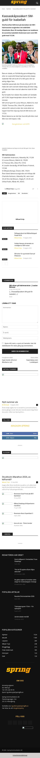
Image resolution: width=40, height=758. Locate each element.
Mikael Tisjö (6, 482)
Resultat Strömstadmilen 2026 (24, 596)
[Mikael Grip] (3, 189)
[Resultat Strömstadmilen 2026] (7, 599)
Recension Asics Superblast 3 (23, 513)
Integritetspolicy (18, 708)
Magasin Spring (20, 426)
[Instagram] (25, 723)
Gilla (35, 433)
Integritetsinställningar (20, 755)
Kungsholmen (12, 193)
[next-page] (6, 263)
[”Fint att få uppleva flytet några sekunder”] (7, 572)
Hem (3, 9)
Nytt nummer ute (10, 402)
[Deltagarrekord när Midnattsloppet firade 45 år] (7, 236)
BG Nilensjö (5, 405)
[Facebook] (15, 723)
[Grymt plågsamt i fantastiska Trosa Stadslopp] (7, 562)
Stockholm (25, 193)
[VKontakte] (30, 723)
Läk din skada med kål (21, 617)
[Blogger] (10, 723)
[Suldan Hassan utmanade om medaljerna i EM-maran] (7, 246)
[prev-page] (3, 263)
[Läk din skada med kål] (7, 619)
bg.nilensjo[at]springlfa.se (20, 706)
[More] (38, 274)
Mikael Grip (9, 189)
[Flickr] (20, 723)
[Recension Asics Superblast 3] (7, 516)
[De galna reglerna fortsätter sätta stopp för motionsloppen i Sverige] (7, 582)
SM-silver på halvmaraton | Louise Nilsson (23, 286)
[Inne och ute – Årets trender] (7, 525)
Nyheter (8, 9)
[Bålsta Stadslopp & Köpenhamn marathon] (7, 506)
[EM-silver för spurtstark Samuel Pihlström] (7, 256)
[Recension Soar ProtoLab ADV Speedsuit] (7, 496)
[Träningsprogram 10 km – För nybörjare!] (7, 609)
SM (19, 193)
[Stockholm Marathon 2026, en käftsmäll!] (20, 465)
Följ (35, 438)
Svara (10, 296)
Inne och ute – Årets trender (23, 523)
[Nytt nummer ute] (20, 386)
